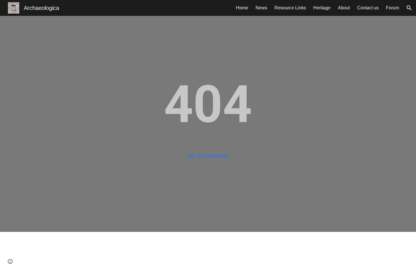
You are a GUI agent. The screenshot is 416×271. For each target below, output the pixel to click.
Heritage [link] (322, 7)
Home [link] (242, 7)
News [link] (261, 7)
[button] (409, 8)
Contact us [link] (368, 7)
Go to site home (208, 156)
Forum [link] (392, 7)
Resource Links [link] (290, 7)
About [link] (344, 7)
